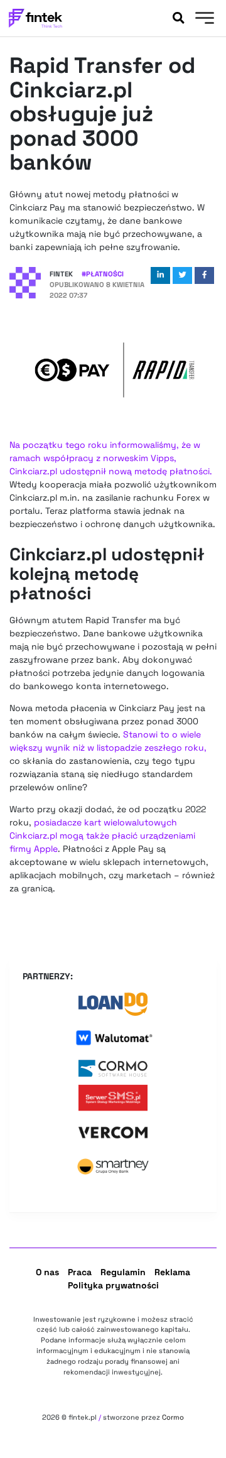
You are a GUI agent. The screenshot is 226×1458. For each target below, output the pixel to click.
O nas (47, 1272)
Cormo (173, 1417)
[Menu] (203, 19)
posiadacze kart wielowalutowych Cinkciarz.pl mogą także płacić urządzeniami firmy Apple (102, 835)
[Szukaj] (178, 18)
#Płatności (103, 273)
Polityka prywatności (113, 1285)
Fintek (61, 273)
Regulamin (123, 1272)
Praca (80, 1272)
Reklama (172, 1272)
